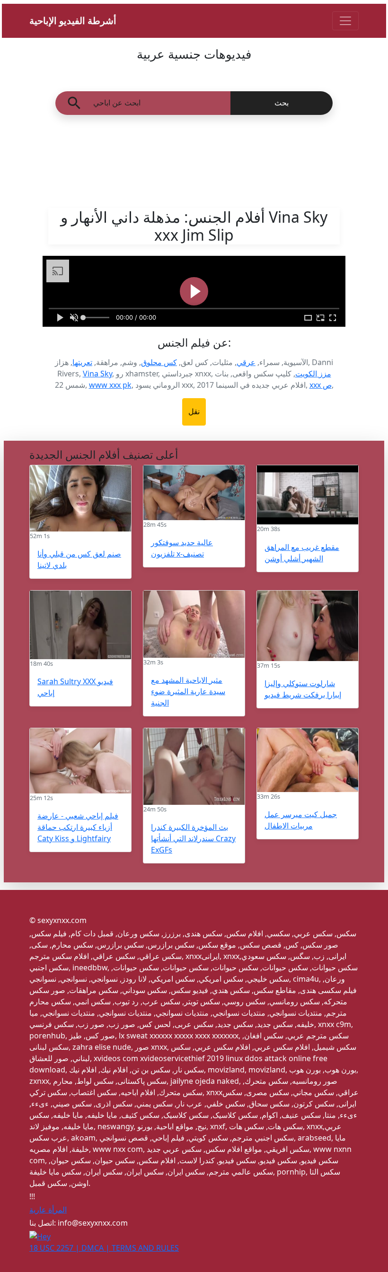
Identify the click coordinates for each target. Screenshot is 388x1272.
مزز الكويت (313, 373)
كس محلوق (159, 362)
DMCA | (96, 1248)
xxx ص (320, 385)
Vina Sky (97, 373)
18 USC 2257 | (55, 1248)
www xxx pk (110, 385)
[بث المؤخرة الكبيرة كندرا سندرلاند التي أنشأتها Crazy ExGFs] (194, 766)
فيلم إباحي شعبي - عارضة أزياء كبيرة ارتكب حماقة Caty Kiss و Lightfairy (77, 827)
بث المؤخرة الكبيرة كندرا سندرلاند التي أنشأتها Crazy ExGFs (193, 838)
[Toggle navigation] (345, 20)
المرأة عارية (48, 1209)
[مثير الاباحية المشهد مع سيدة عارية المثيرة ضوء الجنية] (194, 624)
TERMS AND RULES (145, 1248)
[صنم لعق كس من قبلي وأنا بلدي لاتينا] (80, 498)
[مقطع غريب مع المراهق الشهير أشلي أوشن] (307, 494)
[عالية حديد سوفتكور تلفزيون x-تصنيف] (194, 492)
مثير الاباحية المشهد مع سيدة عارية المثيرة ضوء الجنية (188, 691)
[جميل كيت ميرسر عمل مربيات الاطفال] (307, 760)
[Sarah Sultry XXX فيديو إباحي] (80, 625)
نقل (194, 412)
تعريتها (82, 362)
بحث (281, 103)
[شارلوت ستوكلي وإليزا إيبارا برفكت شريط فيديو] (307, 626)
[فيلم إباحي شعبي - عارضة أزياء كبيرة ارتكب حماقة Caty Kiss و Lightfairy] (80, 760)
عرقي (246, 362)
